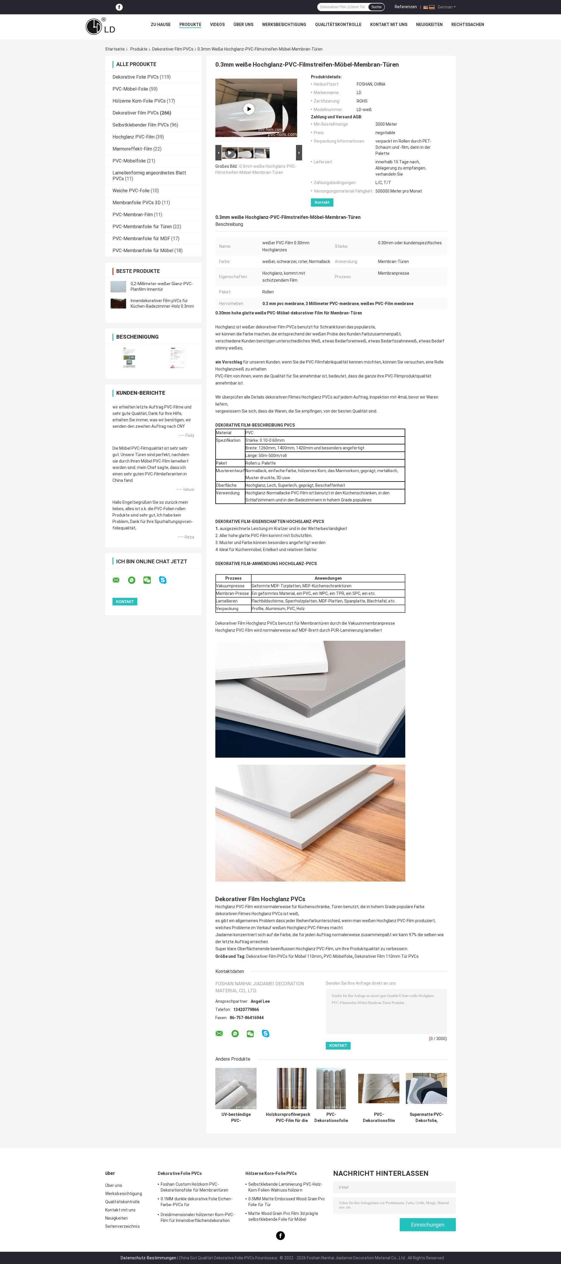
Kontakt (322, 202)
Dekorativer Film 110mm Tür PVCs (387, 956)
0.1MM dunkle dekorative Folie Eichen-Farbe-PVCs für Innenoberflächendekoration (197, 1203)
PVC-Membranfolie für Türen (142, 226)
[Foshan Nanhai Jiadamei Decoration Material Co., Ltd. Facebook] (119, 7)
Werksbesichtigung (284, 24)
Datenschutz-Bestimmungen (148, 1258)
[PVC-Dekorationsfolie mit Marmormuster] (331, 1088)
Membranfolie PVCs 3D (136, 202)
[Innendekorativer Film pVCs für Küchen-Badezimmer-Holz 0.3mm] (118, 304)
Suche (376, 7)
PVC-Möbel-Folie (130, 89)
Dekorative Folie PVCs (135, 77)
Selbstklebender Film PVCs (140, 125)
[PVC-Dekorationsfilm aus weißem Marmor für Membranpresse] (378, 1088)
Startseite (115, 49)
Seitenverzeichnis (122, 1226)
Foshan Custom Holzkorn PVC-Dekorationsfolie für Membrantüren (194, 1187)
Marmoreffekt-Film (132, 149)
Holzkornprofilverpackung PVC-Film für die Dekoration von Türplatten (292, 1117)
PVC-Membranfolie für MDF (141, 238)
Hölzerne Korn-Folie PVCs (139, 101)
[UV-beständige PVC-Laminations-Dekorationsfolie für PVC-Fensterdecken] (236, 1088)
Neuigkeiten (429, 24)
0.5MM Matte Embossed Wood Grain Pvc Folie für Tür (286, 1202)
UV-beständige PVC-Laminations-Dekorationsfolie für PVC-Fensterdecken (236, 1117)
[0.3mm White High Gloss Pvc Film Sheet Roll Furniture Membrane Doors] (249, 109)
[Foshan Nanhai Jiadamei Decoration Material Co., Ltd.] (100, 26)
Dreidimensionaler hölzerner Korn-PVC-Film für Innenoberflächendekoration (198, 1217)
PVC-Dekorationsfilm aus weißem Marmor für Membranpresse (379, 1117)
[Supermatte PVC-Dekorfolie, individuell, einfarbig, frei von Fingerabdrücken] (426, 1088)
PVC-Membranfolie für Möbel (142, 250)
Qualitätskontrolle (338, 24)
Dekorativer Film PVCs (172, 49)
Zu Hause (161, 24)
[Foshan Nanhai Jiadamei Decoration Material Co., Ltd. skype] (166, 580)
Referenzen (406, 6)
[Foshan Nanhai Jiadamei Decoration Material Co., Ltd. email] (119, 580)
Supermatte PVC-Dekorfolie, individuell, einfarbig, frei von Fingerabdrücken (426, 1117)
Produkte (190, 24)
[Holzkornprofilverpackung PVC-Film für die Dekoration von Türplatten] (291, 1088)
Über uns (243, 24)
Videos (217, 24)
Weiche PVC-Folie (131, 190)
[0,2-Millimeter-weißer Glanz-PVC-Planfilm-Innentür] (118, 287)
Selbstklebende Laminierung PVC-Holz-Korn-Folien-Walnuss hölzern (285, 1187)
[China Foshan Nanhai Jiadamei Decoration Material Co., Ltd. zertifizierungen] (129, 357)
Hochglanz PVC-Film (133, 137)
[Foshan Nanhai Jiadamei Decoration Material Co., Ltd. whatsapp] (135, 580)
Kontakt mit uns (388, 24)
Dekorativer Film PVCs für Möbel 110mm (284, 956)
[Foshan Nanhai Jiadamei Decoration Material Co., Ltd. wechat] (150, 580)
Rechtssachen (467, 24)
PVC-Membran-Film (132, 214)
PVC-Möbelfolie (129, 161)
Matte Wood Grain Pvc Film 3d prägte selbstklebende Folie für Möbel (283, 1216)
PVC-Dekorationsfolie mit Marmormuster (331, 1117)
